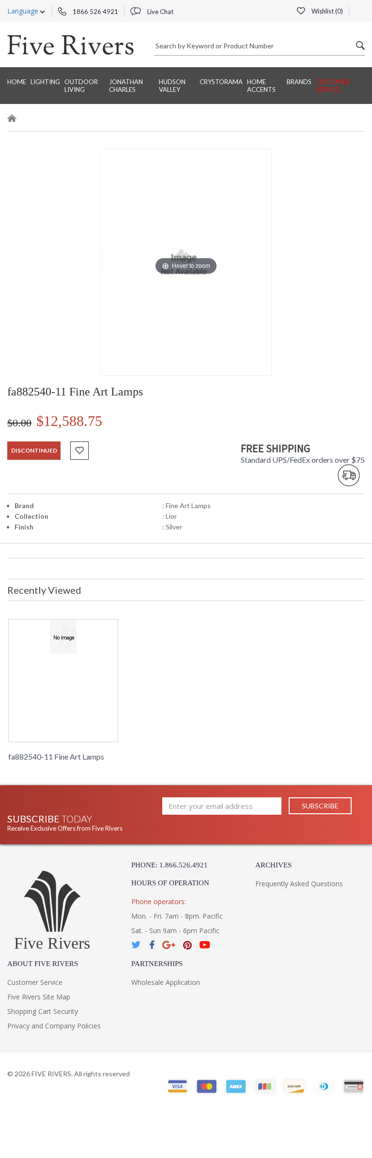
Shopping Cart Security (42, 1011)
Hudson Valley (172, 85)
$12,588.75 (69, 421)
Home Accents (261, 85)
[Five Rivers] (70, 44)
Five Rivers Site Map (38, 996)
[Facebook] (152, 945)
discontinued (34, 450)
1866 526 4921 (94, 11)
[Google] (169, 945)
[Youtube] (205, 945)
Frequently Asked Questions (299, 883)
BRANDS (299, 82)
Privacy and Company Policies (54, 1025)
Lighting (45, 82)
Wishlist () (326, 11)
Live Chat (159, 11)
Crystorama (221, 82)
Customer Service (333, 85)
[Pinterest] (187, 945)
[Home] (12, 120)
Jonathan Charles (126, 85)
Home (16, 82)
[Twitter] (136, 945)
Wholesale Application (165, 982)
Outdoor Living (81, 85)
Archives (273, 865)
